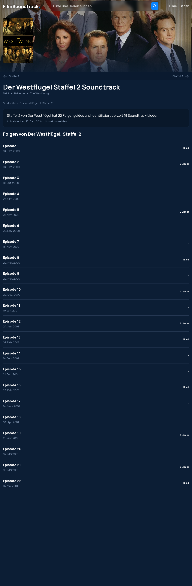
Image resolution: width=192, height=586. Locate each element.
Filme (173, 6)
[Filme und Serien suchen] (154, 6)
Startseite (9, 103)
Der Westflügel (29, 103)
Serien (184, 6)
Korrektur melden (56, 121)
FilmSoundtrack (22, 6)
